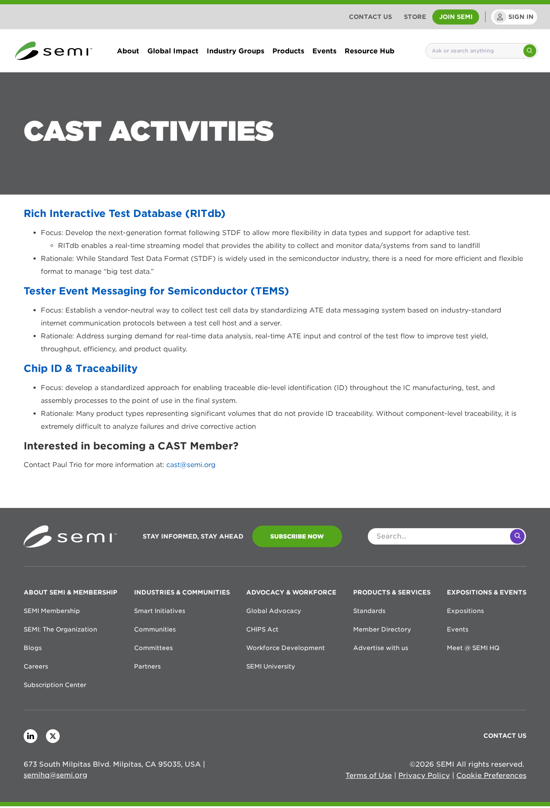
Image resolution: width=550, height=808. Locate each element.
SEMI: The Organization (60, 629)
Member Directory (382, 629)
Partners (147, 666)
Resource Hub (369, 50)
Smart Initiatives (159, 610)
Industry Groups (235, 50)
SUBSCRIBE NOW (297, 536)
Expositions (465, 610)
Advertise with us (380, 647)
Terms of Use (368, 775)
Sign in (521, 16)
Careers (36, 666)
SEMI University (270, 666)
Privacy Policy (424, 775)
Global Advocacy (273, 610)
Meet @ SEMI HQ (473, 647)
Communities (155, 629)
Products (288, 50)
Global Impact (173, 50)
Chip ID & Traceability (81, 368)
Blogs (33, 647)
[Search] (529, 50)
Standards (369, 610)
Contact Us (370, 16)
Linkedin (30, 736)
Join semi (456, 16)
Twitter (53, 736)
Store (415, 16)
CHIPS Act (262, 629)
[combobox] (474, 50)
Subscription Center (55, 684)
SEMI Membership (52, 610)
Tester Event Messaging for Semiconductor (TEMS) (156, 291)
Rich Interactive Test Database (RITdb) (125, 213)
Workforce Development (285, 647)
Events (324, 50)
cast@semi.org (191, 465)
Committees (153, 647)
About (128, 50)
